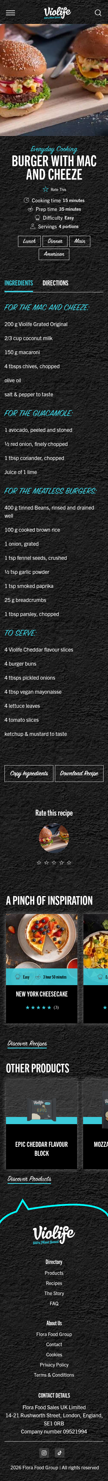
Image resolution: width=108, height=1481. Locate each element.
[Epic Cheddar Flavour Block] (41, 1109)
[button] (10, 12)
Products (54, 1273)
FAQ (54, 1303)
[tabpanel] (54, 521)
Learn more (41, 180)
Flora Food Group (54, 1334)
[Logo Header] (57, 4)
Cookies (54, 1354)
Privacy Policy (54, 1364)
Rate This (58, 189)
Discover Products (29, 1179)
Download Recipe (79, 773)
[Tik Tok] (59, 1453)
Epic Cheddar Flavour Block (41, 1148)
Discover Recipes (27, 1043)
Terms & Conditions (54, 1375)
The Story (54, 1293)
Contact (54, 1344)
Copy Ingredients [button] (29, 773)
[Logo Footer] (54, 1228)
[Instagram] (44, 1453)
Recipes (54, 1283)
